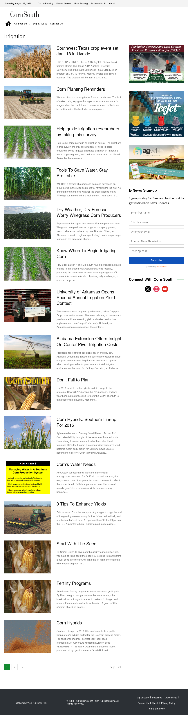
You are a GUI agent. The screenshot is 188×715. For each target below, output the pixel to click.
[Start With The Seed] (27, 556)
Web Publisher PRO (37, 702)
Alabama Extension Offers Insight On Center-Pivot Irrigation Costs (89, 341)
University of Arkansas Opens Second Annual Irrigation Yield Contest (86, 297)
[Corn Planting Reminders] (27, 102)
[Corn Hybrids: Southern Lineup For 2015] (27, 432)
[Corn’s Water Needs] (27, 477)
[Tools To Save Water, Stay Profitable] (27, 183)
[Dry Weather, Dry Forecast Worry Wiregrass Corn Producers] (27, 222)
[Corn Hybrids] (27, 636)
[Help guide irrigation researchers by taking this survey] (27, 142)
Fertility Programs (74, 583)
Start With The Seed (76, 543)
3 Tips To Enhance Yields (81, 503)
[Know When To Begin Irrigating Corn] (27, 263)
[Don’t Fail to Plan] (27, 393)
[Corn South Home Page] (8, 24)
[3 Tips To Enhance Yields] (27, 517)
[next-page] (22, 667)
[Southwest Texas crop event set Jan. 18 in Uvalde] (27, 61)
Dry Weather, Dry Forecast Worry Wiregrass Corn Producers (89, 212)
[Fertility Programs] (27, 596)
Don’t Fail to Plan (73, 379)
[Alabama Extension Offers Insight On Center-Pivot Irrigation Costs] (27, 351)
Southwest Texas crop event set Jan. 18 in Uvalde (87, 51)
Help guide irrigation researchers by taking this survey (88, 131)
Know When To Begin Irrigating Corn (87, 253)
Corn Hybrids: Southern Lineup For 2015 (86, 422)
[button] (176, 24)
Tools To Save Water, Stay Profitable (82, 172)
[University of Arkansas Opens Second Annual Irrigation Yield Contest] (27, 305)
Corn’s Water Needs (76, 464)
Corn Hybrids (69, 622)
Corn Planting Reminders (81, 89)
